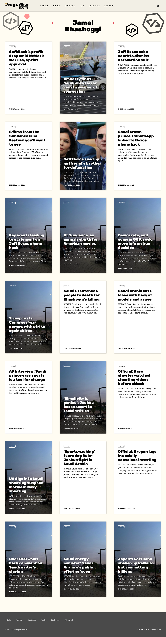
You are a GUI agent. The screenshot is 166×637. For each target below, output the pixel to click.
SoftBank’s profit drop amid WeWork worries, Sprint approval (26, 58)
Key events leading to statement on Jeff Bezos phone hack (26, 241)
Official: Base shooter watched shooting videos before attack (134, 377)
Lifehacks (94, 6)
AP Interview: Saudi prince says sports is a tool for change (27, 375)
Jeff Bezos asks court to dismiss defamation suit (133, 56)
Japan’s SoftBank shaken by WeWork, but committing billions (136, 565)
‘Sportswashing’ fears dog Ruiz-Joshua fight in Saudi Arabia (79, 457)
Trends (57, 6)
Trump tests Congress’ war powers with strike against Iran (27, 324)
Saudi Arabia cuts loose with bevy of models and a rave (135, 295)
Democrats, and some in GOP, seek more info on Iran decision (135, 241)
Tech (82, 6)
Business (70, 6)
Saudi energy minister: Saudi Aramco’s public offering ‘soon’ (79, 565)
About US (109, 6)
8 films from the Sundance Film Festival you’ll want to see (27, 138)
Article (44, 6)
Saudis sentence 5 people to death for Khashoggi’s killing (82, 295)
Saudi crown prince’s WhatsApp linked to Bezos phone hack (136, 138)
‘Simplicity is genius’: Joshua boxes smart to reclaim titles (79, 404)
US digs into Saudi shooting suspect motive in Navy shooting (26, 485)
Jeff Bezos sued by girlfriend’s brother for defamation (82, 163)
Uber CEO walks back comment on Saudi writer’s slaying (25, 565)
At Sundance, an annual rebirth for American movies (81, 239)
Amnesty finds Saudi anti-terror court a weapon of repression (80, 85)
